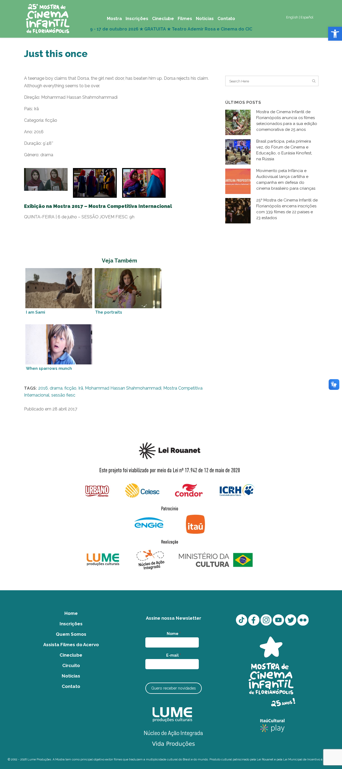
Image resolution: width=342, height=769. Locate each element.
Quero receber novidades (173, 688)
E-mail (173, 655)
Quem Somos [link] (71, 634)
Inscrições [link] (71, 623)
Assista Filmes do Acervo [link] (71, 644)
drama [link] (56, 388)
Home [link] (71, 613)
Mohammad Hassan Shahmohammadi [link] (123, 388)
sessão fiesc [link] (63, 395)
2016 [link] (43, 388)
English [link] (292, 17)
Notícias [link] (71, 676)
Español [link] (307, 17)
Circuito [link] (71, 665)
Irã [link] (80, 388)
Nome (174, 633)
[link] (335, 34)
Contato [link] (71, 686)
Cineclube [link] (71, 655)
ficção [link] (70, 388)
